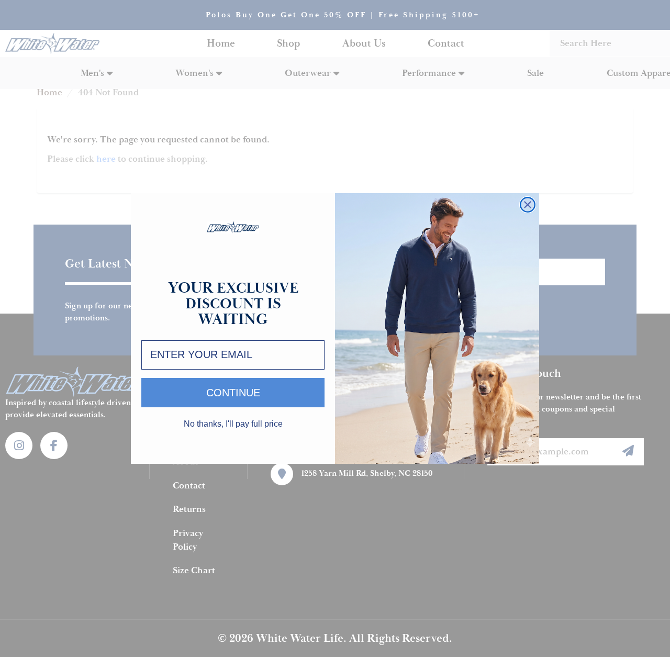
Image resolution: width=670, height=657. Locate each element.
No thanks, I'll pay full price (233, 424)
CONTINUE (233, 392)
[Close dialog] (527, 204)
